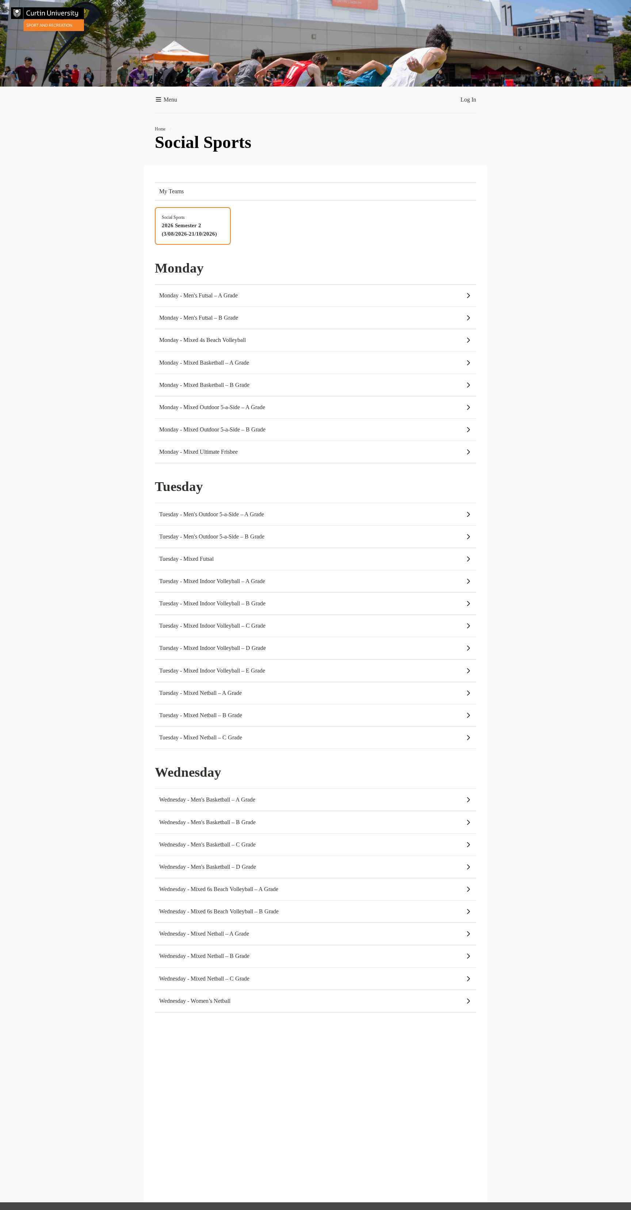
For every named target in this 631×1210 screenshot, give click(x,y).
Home (160, 129)
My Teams (171, 191)
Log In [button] (468, 99)
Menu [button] (169, 99)
